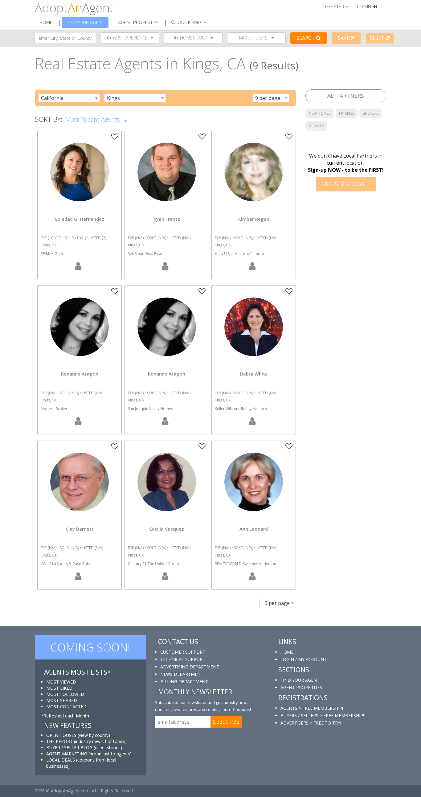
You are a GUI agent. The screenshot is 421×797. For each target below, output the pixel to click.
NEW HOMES (319, 113)
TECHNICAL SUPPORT (182, 659)
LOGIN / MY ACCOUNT (303, 659)
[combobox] (69, 98)
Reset (378, 38)
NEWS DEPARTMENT (181, 674)
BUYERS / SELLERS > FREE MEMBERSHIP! (322, 715)
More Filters (253, 38)
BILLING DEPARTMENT (184, 681)
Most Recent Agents (93, 119)
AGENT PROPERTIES (301, 687)
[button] (339, 6)
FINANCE (346, 113)
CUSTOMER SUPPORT (182, 652)
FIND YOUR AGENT (300, 680)
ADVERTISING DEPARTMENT (189, 667)
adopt (79, 177)
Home (45, 22)
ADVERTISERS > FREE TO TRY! (310, 723)
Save (344, 38)
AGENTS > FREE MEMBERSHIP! (311, 708)
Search (306, 38)
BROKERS (370, 113)
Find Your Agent (85, 22)
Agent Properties (138, 22)
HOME (286, 652)
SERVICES (316, 126)
